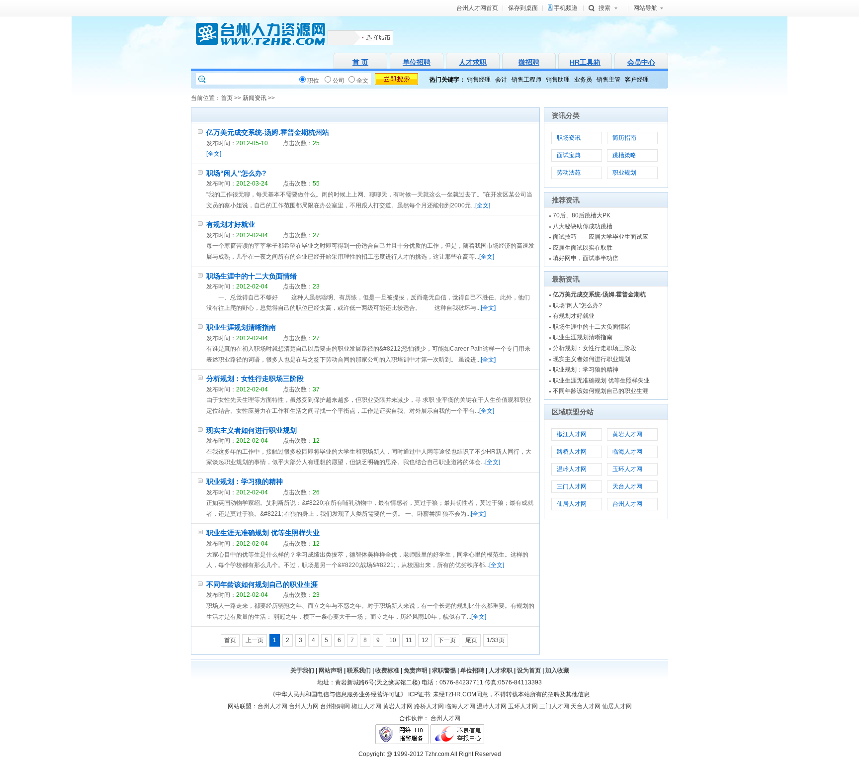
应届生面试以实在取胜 (582, 247)
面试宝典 (569, 155)
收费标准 (387, 670)
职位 (313, 80)
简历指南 (624, 137)
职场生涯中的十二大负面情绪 (251, 276)
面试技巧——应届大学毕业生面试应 (600, 236)
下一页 (447, 640)
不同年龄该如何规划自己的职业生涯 (262, 584)
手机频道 (566, 7)
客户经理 (637, 79)
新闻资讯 (254, 98)
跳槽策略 (624, 155)
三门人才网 (572, 486)
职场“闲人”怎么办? (236, 173)
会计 (501, 79)
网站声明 (331, 670)
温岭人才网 (572, 469)
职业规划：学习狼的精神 (244, 481)
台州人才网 (627, 503)
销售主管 (608, 79)
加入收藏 (557, 670)
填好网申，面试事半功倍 (585, 258)
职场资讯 (569, 137)
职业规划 (624, 172)
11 (409, 640)
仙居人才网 (572, 503)
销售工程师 (526, 79)
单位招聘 (472, 670)
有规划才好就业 (230, 224)
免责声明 (416, 670)
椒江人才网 (572, 434)
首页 (227, 98)
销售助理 (558, 79)
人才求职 (501, 670)
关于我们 (302, 670)
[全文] (213, 153)
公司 (338, 80)
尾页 (471, 640)
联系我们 (359, 670)
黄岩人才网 (627, 434)
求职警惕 (444, 670)
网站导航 (645, 7)
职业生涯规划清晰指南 (241, 327)
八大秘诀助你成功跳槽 (582, 226)
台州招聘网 (335, 706)
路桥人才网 (572, 451)
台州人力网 (304, 706)
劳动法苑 (569, 172)
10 (392, 640)
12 (425, 640)
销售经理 (479, 79)
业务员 (583, 79)
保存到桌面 (523, 7)
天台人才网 (627, 486)
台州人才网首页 (477, 7)
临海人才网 (627, 451)
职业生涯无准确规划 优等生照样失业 (263, 533)
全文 (362, 80)
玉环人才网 (627, 469)
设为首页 (529, 670)
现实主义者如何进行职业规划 (251, 430)
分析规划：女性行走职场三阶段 (255, 378)
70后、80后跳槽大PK (581, 215)
